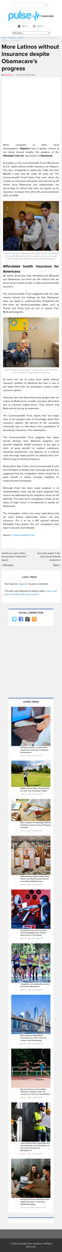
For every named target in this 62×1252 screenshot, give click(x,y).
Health (20, 38)
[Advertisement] (31, 110)
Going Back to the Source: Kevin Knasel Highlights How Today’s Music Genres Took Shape (33, 932)
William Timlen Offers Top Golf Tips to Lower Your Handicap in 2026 (34, 789)
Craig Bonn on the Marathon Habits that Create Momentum (35, 985)
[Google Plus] (27, 619)
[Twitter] (14, 619)
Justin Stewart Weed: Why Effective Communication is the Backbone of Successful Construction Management (35, 1147)
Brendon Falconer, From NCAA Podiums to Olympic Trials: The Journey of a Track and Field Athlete (35, 1091)
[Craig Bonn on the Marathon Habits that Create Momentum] (31, 963)
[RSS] (34, 619)
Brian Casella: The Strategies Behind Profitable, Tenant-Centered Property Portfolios (35, 825)
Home (4, 38)
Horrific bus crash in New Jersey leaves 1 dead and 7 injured (14, 556)
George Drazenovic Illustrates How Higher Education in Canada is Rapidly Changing (34, 1201)
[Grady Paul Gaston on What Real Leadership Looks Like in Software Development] (31, 726)
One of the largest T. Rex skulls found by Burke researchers (48, 556)
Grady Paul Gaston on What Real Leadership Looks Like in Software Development (34, 750)
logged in (23, 583)
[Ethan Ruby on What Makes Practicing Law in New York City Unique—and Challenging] (31, 1014)
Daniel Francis (8, 75)
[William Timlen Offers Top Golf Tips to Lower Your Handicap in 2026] (31, 773)
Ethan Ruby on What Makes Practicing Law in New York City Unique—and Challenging (33, 1038)
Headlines (12, 38)
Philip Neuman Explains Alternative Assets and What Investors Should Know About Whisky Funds (34, 878)
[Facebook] (20, 619)
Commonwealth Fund (23, 535)
